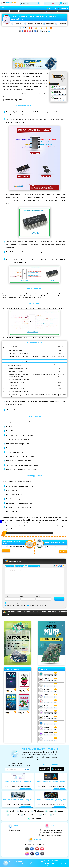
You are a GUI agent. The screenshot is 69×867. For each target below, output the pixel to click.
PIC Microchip (47, 689)
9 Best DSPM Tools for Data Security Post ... (51, 782)
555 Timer (46, 705)
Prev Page (6, 551)
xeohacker (28, 786)
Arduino (15, 11)
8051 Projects (47, 700)
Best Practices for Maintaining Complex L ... (17, 801)
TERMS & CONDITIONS (51, 861)
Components (47, 721)
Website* (38, 596)
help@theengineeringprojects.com (52, 832)
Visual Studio (47, 694)
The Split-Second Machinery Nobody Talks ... (51, 801)
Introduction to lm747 (13, 533)
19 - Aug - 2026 (44, 786)
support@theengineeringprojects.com (52, 835)
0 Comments (62, 23)
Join (66, 3)
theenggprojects (15, 830)
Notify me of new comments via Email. (16, 605)
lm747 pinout (23, 533)
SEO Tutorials (47, 738)
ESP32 (7, 11)
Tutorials (20, 786)
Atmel (51, 811)
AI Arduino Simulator (63, 11)
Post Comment (59, 599)
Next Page (62, 551)
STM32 (11, 11)
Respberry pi (24, 811)
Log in (63, 3)
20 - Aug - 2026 (11, 786)
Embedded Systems (31, 815)
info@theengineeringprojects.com (52, 830)
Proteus (45, 683)
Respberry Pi (47, 678)
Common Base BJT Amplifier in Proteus (11, 542)
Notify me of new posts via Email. (38, 605)
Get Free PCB (52, 8)
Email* (22, 596)
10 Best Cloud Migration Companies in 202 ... (17, 782)
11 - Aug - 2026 (11, 804)
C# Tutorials (46, 727)
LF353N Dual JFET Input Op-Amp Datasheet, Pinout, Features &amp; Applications (54, 542)
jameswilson (50, 23)
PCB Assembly (64, 8)
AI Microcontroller (51, 11)
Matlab (45, 711)
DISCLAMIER (65, 863)
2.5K (22, 28)
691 (49, 31)
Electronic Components (34, 23)
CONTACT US (48, 866)
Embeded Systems (48, 732)
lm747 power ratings (34, 533)
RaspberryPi (3, 11)
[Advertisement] (34, 43)
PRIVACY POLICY (49, 863)
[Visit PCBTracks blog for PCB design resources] (51, 664)
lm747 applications (46, 533)
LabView (46, 716)
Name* (7, 596)
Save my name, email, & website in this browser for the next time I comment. (26, 603)
